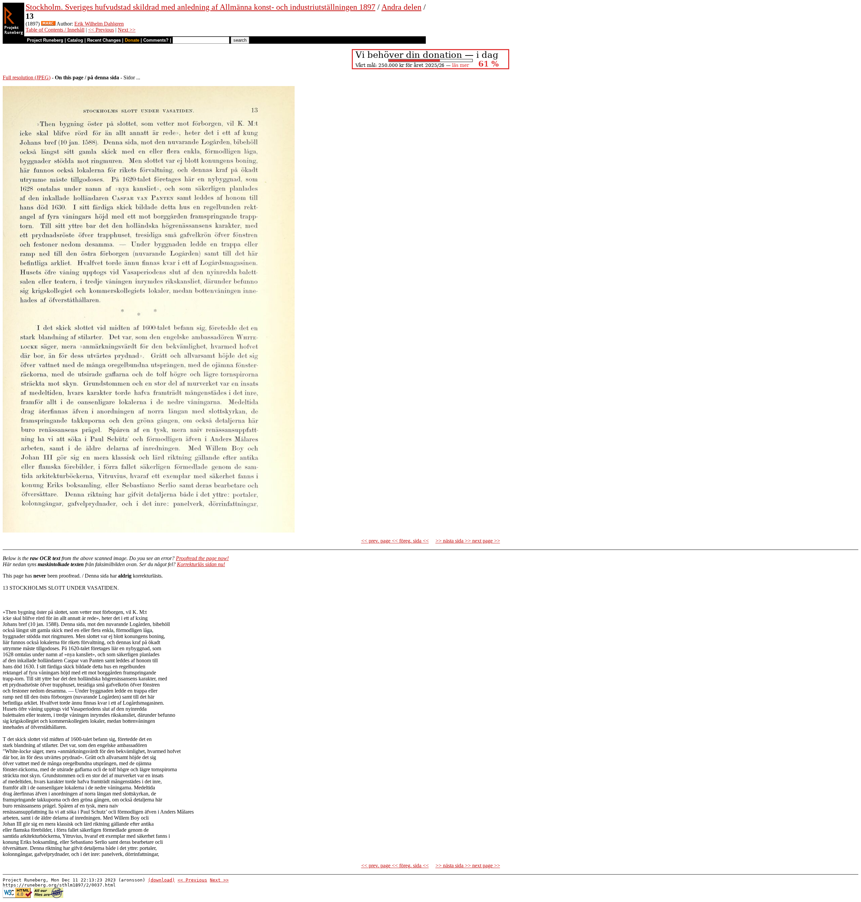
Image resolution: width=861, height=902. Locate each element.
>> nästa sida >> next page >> (468, 541)
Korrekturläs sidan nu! (201, 564)
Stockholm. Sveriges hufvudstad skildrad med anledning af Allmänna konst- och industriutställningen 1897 (200, 7)
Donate (132, 40)
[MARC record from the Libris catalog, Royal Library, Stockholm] (48, 24)
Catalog (75, 40)
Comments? (156, 40)
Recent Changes (104, 40)
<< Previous (101, 30)
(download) (161, 880)
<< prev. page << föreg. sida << (395, 541)
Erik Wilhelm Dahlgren (99, 24)
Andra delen (401, 7)
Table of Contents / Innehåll (55, 30)
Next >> (127, 30)
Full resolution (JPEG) (26, 77)
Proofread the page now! (202, 558)
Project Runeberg (45, 40)
